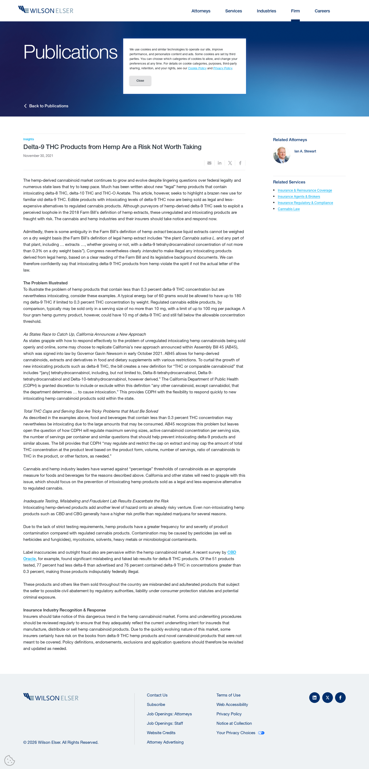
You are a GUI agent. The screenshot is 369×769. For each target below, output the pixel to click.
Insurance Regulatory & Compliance (305, 203)
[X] (327, 697)
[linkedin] (220, 163)
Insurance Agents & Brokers (299, 196)
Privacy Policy (229, 713)
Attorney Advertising (165, 742)
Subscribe (156, 704)
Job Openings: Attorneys (169, 713)
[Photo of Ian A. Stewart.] (281, 154)
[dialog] (184, 66)
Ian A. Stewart (305, 151)
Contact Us (157, 695)
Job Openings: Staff (165, 723)
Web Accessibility (232, 704)
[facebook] (240, 163)
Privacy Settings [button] (11, 761)
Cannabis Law (289, 209)
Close (140, 80)
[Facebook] (340, 697)
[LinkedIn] (314, 697)
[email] (209, 163)
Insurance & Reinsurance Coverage (305, 190)
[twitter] (230, 163)
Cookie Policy (197, 68)
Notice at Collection (234, 723)
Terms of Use (228, 695)
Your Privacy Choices (236, 732)
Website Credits (161, 732)
